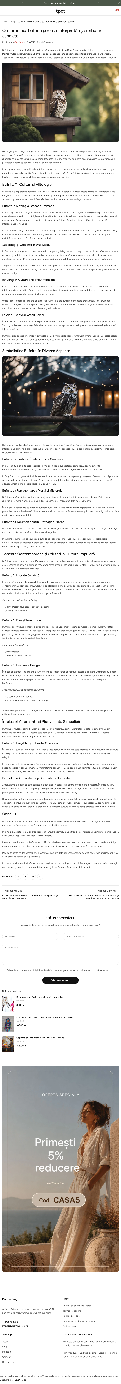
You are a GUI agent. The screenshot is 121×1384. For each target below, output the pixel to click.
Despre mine (8, 1362)
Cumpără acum (81, 3)
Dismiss (22, 1379)
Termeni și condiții (72, 1311)
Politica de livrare (71, 1316)
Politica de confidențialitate (77, 1305)
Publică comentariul (60, 980)
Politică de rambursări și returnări (80, 1321)
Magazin (6, 1351)
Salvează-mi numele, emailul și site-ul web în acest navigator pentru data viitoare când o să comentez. (58, 970)
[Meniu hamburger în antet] (5, 11)
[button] (22, 3)
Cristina (18, 42)
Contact (6, 1357)
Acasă (5, 1341)
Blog (4, 1346)
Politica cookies (71, 1326)
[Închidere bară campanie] (119, 3)
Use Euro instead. (9, 1379)
